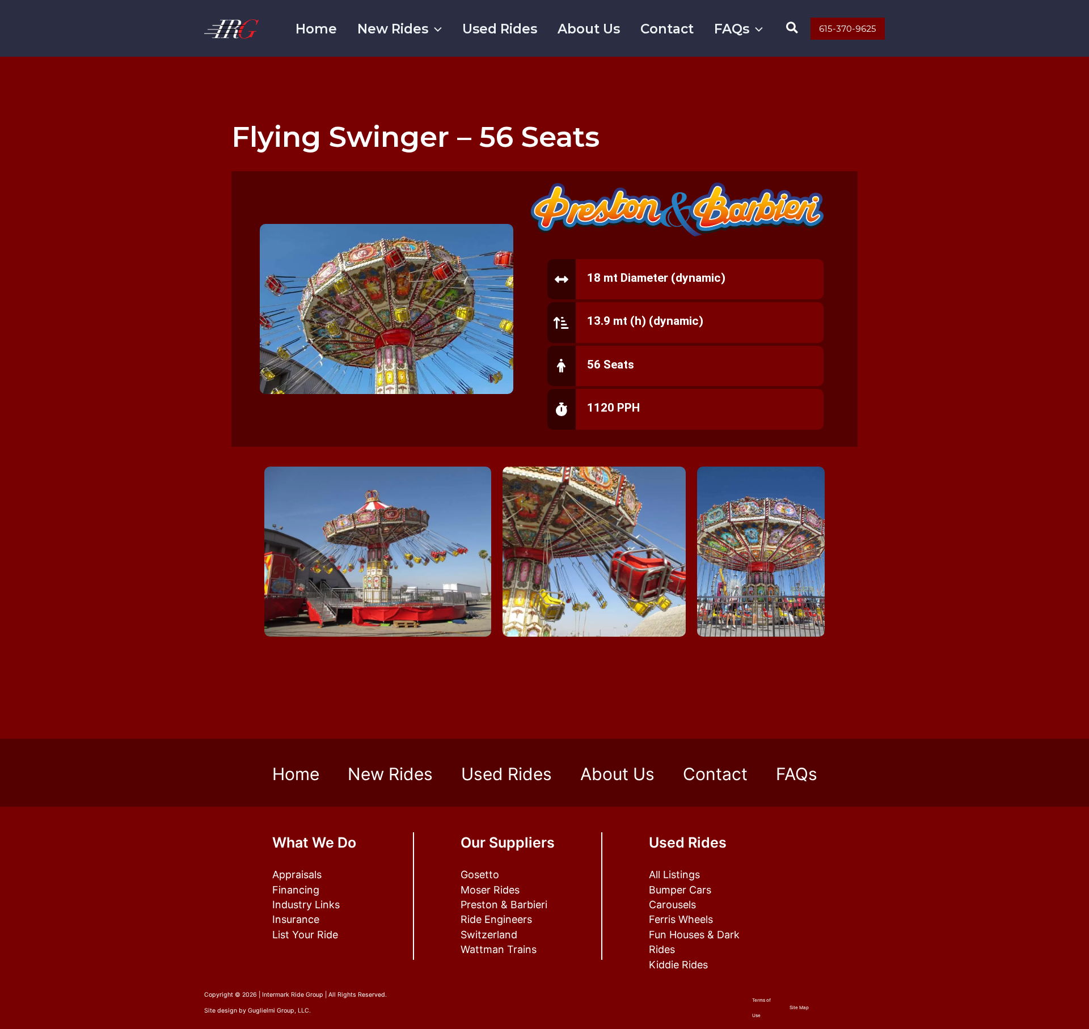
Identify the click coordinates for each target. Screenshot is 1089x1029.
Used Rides (499, 29)
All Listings (674, 874)
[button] (435, 29)
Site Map (799, 1007)
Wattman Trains (499, 949)
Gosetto (480, 874)
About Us (589, 29)
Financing (295, 890)
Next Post (857, 695)
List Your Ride (305, 935)
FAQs (731, 29)
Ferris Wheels (681, 919)
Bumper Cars (680, 890)
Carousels (672, 905)
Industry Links (306, 905)
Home (316, 29)
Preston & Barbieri (504, 905)
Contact (667, 29)
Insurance (295, 919)
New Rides (392, 29)
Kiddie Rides (678, 965)
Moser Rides (490, 890)
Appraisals (297, 874)
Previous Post (240, 695)
